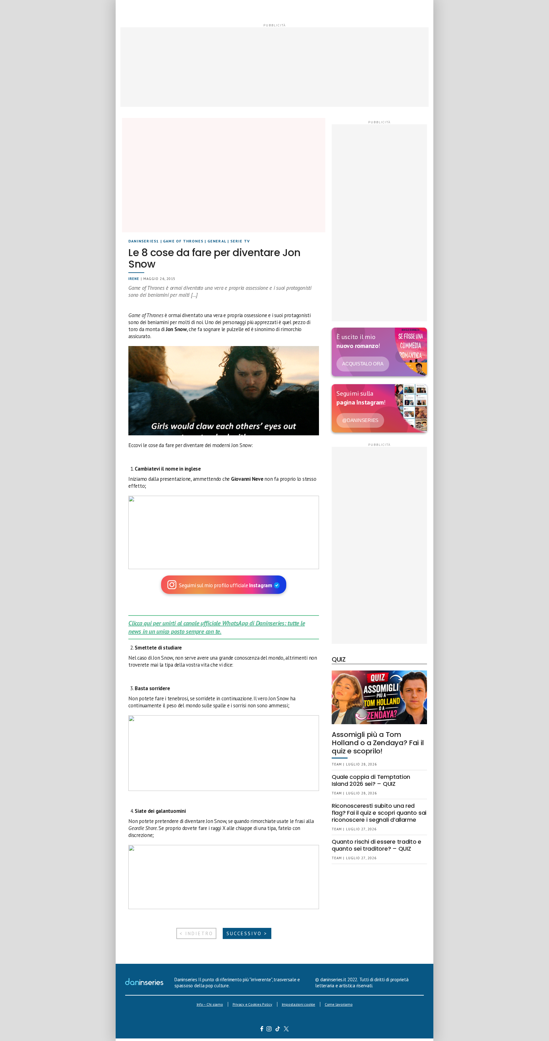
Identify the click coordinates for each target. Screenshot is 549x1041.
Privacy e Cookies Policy (252, 1004)
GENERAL (216, 241)
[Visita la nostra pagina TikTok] (278, 1029)
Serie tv (240, 241)
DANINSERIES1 (143, 241)
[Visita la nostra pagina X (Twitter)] (286, 1029)
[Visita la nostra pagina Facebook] (261, 1029)
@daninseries (360, 420)
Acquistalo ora (362, 363)
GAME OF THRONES (183, 241)
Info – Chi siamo (210, 1004)
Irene (133, 278)
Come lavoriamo (339, 1004)
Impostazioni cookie (298, 1004)
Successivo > (247, 933)
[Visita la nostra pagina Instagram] (269, 1029)
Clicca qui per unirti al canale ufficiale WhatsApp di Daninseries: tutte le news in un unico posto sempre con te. (216, 627)
